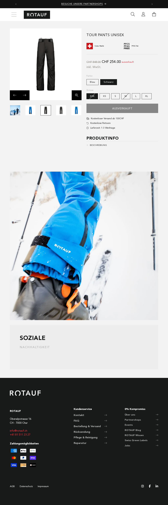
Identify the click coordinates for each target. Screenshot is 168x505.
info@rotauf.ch (18, 431)
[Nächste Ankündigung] (152, 4)
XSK (94, 97)
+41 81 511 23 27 (20, 435)
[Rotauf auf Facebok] (150, 486)
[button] (154, 15)
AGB (12, 486)
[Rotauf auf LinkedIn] (157, 486)
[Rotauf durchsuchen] (133, 15)
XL (146, 96)
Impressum (43, 486)
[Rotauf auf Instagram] (142, 486)
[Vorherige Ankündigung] (16, 4)
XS (104, 96)
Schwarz (109, 82)
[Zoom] (77, 95)
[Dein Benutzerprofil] (143, 15)
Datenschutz (26, 486)
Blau (92, 82)
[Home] (37, 15)
